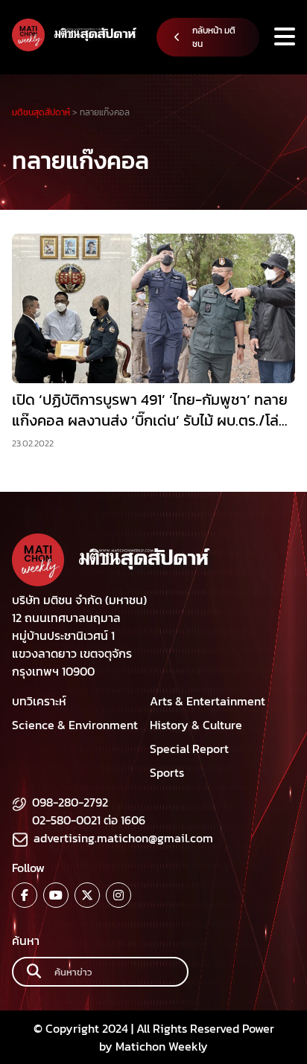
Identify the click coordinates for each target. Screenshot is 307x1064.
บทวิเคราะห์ (39, 701)
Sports (167, 772)
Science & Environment (75, 725)
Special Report (189, 748)
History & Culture (196, 725)
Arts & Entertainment (207, 701)
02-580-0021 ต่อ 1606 (88, 820)
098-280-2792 (70, 802)
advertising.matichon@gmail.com (123, 838)
